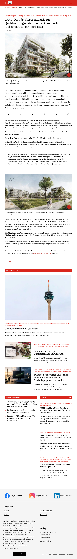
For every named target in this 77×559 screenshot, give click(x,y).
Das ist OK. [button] (19, 554)
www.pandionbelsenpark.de (42, 253)
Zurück (9, 261)
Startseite (7, 7)
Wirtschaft (14, 7)
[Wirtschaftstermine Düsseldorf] (38, 297)
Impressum (70, 554)
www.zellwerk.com (46, 541)
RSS (50, 554)
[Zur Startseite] (8, 2)
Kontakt (55, 554)
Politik (44, 397)
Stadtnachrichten (46, 511)
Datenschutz (62, 554)
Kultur (6, 515)
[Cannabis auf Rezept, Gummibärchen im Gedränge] (18, 350)
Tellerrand (43, 515)
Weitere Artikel (14, 270)
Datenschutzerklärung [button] (11, 548)
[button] (8, 114)
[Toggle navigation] (70, 3)
